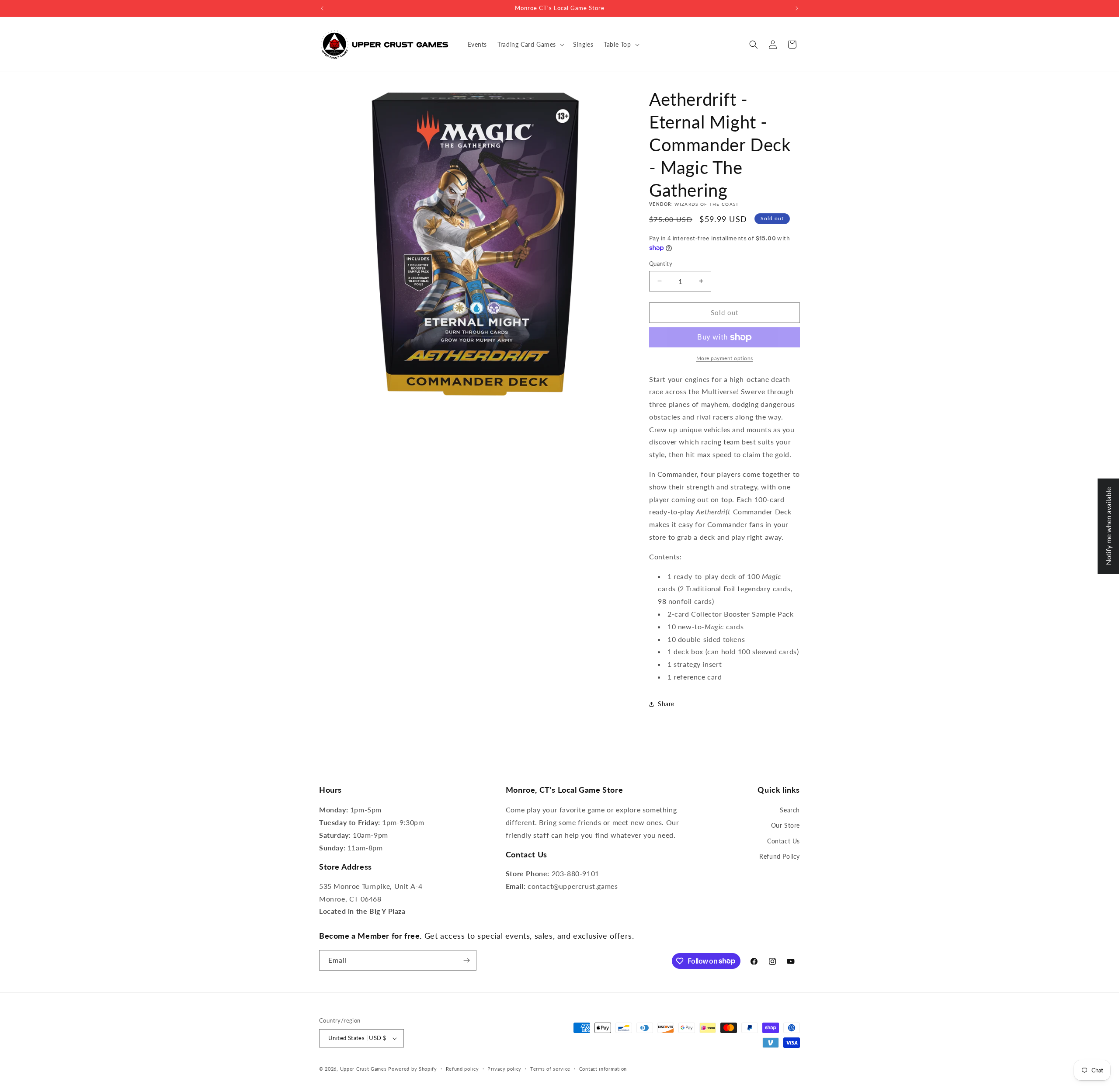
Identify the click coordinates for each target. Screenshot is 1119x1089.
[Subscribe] (466, 960)
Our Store (785, 825)
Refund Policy (779, 856)
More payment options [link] (724, 358)
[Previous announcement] (322, 8)
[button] (530, 44)
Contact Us (783, 841)
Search (790, 810)
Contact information (603, 1069)
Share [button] (666, 704)
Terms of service (550, 1069)
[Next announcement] (796, 8)
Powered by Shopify (412, 1069)
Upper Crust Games (363, 1069)
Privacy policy (504, 1069)
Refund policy (462, 1069)
